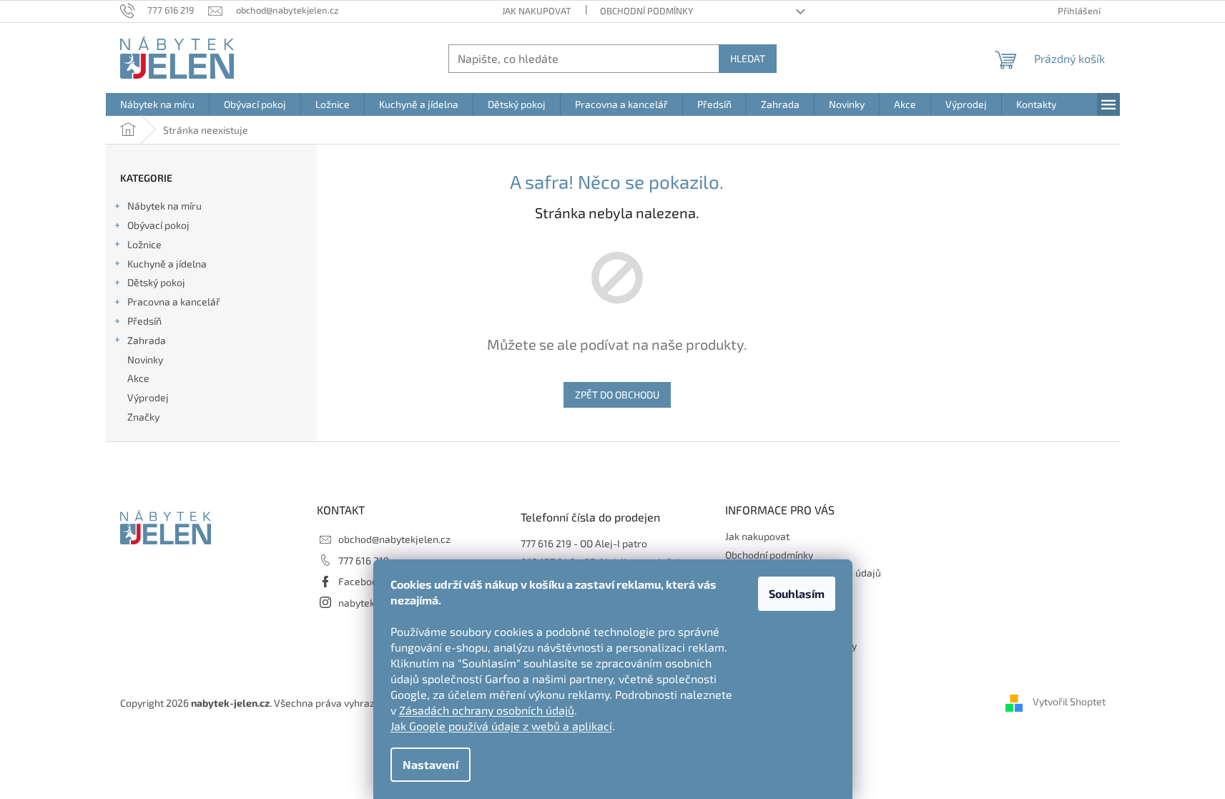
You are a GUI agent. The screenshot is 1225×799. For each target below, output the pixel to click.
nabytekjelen (368, 603)
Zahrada (146, 340)
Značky (143, 417)
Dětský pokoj (156, 282)
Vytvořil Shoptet (1069, 701)
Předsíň (144, 321)
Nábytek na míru (164, 206)
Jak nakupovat (536, 10)
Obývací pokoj (158, 225)
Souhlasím (797, 593)
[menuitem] (157, 104)
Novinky (145, 359)
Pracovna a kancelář (173, 301)
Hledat (747, 58)
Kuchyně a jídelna (167, 264)
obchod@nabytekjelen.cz (394, 539)
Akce (138, 378)
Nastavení (430, 764)
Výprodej (148, 397)
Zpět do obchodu (617, 394)
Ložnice (144, 244)
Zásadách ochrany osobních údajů (486, 710)
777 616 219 (363, 560)
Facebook (360, 581)
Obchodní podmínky (646, 10)
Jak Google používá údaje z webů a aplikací (501, 725)
